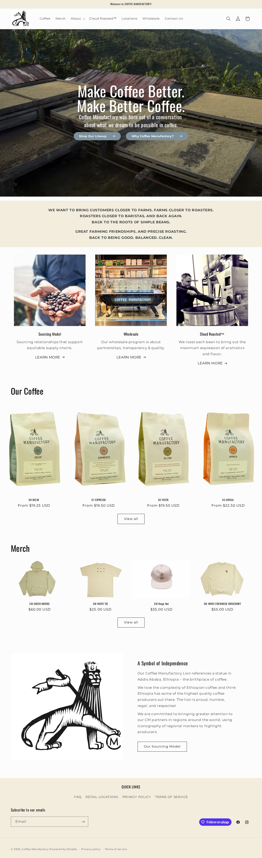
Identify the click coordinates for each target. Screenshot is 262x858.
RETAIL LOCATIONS (102, 797)
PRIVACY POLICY (136, 797)
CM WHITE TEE (100, 603)
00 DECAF (34, 500)
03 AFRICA (228, 500)
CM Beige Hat (161, 603)
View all (131, 519)
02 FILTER (163, 500)
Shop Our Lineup (92, 136)
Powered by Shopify (63, 849)
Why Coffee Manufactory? (153, 136)
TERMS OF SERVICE (171, 797)
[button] (77, 18)
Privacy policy (91, 849)
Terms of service (116, 849)
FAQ (77, 797)
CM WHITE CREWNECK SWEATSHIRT (222, 603)
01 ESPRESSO (98, 500)
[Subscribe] (83, 822)
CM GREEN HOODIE (39, 603)
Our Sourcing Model (162, 746)
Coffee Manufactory (35, 849)
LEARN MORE (47, 357)
